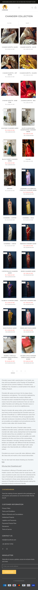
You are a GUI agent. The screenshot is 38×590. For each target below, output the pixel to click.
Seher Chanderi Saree (28, 271)
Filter (9, 23)
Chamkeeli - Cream (10, 243)
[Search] (32, 7)
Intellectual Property (8, 517)
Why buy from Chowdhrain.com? (11, 466)
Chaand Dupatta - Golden (28, 73)
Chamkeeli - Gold (28, 217)
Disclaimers (5, 526)
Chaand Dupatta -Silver (10, 47)
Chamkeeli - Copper (9, 217)
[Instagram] (7, 549)
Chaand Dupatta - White (28, 47)
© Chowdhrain (19, 580)
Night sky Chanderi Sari (28, 300)
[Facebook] (2, 549)
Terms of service (7, 529)
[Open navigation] (19, 7)
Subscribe (9, 572)
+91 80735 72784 (7, 544)
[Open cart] (35, 7)
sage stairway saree (10, 328)
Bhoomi (9, 188)
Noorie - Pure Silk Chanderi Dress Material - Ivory (10, 357)
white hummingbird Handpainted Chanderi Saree (28, 130)
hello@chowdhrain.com (9, 540)
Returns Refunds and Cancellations (12, 514)
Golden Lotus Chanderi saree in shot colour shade (28, 357)
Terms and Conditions (8, 511)
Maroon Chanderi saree (28, 243)
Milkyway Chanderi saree (9, 128)
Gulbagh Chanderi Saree (10, 300)
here (3, 462)
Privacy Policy (6, 508)
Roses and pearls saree (28, 328)
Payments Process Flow (9, 523)
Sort (28, 23)
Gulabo (28, 159)
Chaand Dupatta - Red (28, 100)
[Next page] (25, 371)
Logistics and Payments (9, 520)
